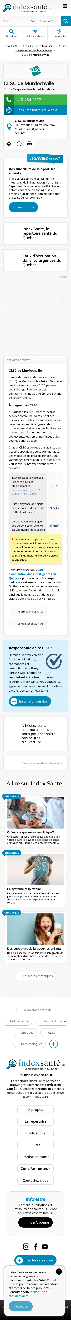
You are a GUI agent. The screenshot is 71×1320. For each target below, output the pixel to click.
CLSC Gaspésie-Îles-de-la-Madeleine (39, 763)
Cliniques (27, 1032)
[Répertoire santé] (53, 1044)
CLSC (62, 46)
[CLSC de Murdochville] (35, 70)
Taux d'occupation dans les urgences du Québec (32, 574)
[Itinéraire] (9, 144)
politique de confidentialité (28, 1294)
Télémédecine (19, 1021)
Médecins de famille (38, 1010)
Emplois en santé (35, 1156)
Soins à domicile (55, 1021)
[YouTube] (44, 1246)
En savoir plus (23, 207)
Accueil (27, 46)
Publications (35, 1133)
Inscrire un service (33, 701)
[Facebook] (35, 1246)
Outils (35, 1145)
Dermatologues (31, 1044)
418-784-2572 (29, 99)
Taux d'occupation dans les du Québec (42, 260)
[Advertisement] (35, 315)
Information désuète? (30, 611)
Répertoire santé (45, 46)
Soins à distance (35, 36)
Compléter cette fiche (31, 623)
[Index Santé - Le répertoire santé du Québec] (27, 8)
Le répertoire (35, 1121)
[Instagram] (26, 1246)
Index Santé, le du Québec (40, 233)
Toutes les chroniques (38, 976)
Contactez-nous (35, 1180)
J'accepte (21, 1306)
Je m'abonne (39, 1222)
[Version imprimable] (29, 144)
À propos (35, 1109)
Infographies (59, 36)
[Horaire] (19, 144)
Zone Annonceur (35, 1168)
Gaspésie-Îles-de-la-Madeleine (34, 50)
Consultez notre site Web (36, 110)
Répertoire (11, 36)
